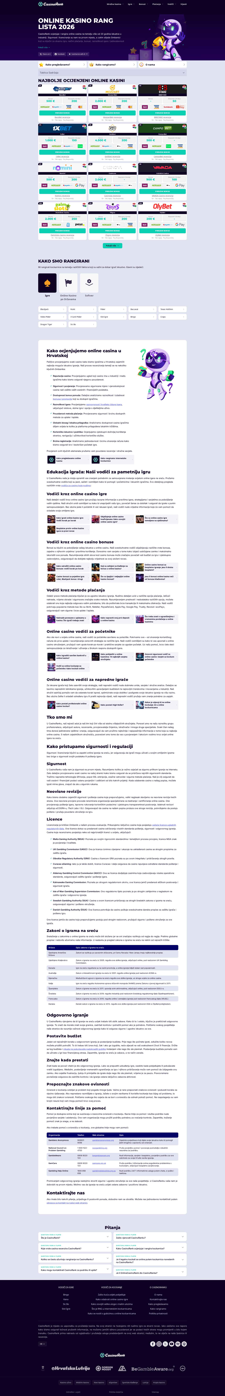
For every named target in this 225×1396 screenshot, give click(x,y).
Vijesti (184, 4)
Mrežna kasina (114, 4)
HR (41, 1344)
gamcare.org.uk (99, 1163)
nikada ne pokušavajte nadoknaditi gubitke (84, 1049)
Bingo (66, 1294)
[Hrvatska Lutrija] (71, 1368)
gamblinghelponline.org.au (104, 1171)
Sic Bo (66, 1304)
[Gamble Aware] (153, 1368)
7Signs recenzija (112, 235)
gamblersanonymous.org (103, 1140)
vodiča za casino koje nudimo (76, 485)
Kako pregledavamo (158, 1304)
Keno (66, 1299)
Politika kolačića (116, 1392)
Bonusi (142, 4)
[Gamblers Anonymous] (122, 1368)
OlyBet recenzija (162, 235)
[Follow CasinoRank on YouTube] (171, 1344)
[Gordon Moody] (104, 1368)
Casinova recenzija (112, 195)
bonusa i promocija (62, 399)
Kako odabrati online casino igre (112, 1299)
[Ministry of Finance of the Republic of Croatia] (43, 1368)
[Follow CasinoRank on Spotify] (178, 1344)
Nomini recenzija (62, 195)
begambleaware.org (101, 1155)
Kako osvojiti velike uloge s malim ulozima (112, 1304)
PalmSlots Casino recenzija (62, 235)
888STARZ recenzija (162, 117)
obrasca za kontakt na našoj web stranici (67, 1203)
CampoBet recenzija (162, 156)
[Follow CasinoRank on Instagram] (159, 1344)
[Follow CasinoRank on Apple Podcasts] (184, 1344)
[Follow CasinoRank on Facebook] (152, 1344)
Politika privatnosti (158, 1313)
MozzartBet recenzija (112, 117)
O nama (158, 1294)
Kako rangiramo (158, 1308)
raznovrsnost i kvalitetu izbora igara (104, 404)
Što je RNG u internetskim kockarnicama (112, 1308)
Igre (130, 4)
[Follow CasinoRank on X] (165, 1344)
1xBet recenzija (62, 156)
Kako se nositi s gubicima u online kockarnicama (112, 1313)
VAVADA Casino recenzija (162, 195)
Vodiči (171, 4)
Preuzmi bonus (62, 113)
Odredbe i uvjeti (73, 1392)
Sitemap (155, 1392)
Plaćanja (156, 4)
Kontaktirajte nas (158, 1299)
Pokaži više (111, 245)
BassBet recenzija (62, 117)
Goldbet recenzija (112, 156)
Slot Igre (66, 1308)
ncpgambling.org (99, 1148)
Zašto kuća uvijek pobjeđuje (111, 1294)
